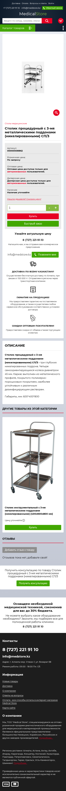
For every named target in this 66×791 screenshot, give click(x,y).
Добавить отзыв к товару (19, 550)
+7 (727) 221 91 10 (11, 8)
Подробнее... (46, 738)
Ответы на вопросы (12, 695)
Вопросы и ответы (38, 3)
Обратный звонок (54, 8)
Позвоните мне (47, 254)
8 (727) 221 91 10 (33, 626)
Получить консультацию (33, 583)
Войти (51, 3)
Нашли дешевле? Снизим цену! (24, 199)
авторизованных (16, 171)
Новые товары (10, 681)
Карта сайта (8, 707)
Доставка (16, 3)
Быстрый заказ (33, 223)
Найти (47, 20)
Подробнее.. (20, 763)
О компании (9, 690)
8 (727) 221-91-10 (33, 240)
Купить (33, 216)
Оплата (25, 3)
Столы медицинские (16, 123)
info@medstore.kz (31, 8)
